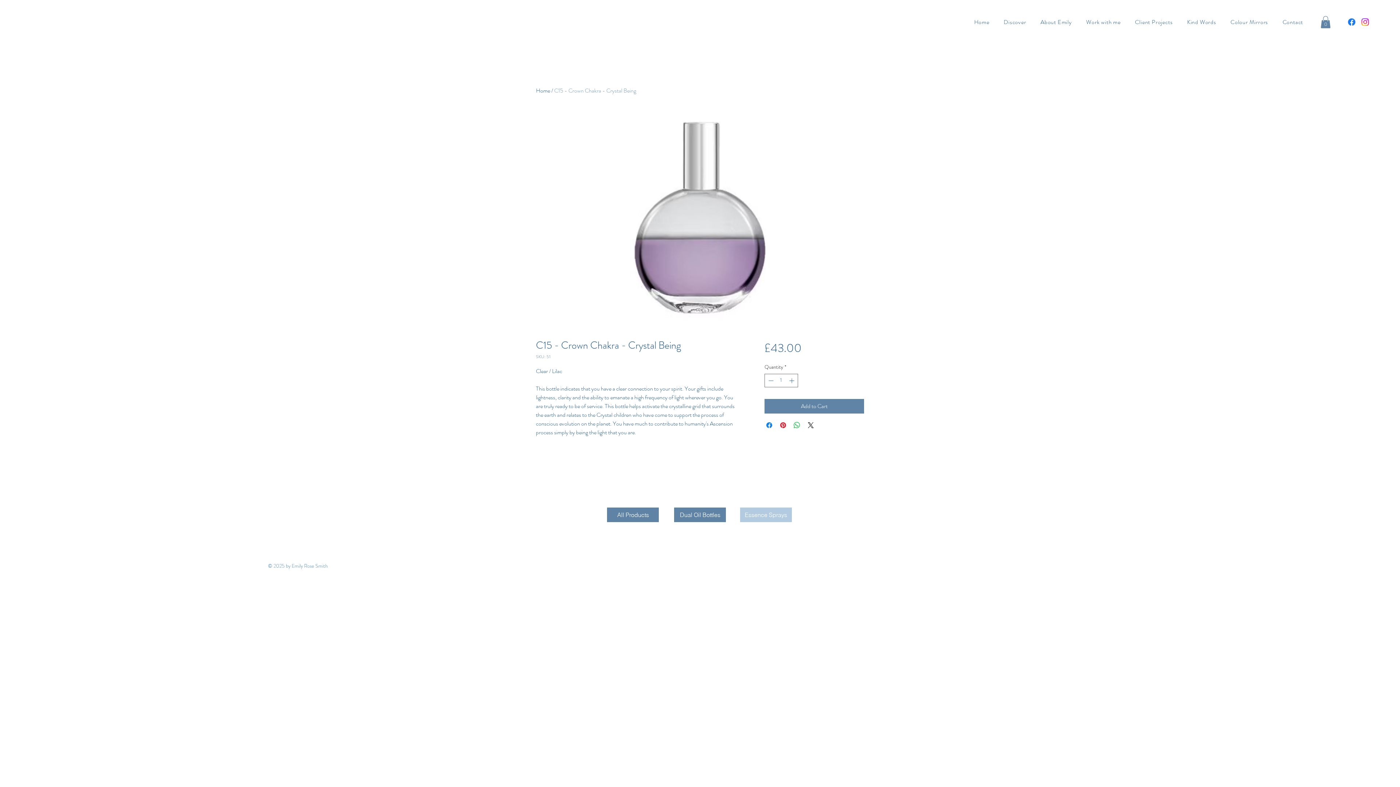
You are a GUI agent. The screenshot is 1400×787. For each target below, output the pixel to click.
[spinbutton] (781, 380)
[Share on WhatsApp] (797, 425)
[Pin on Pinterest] (783, 425)
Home (543, 90)
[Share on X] (810, 425)
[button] (1326, 22)
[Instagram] (1365, 22)
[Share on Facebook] (769, 425)
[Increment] (792, 380)
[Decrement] (770, 380)
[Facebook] (1352, 22)
